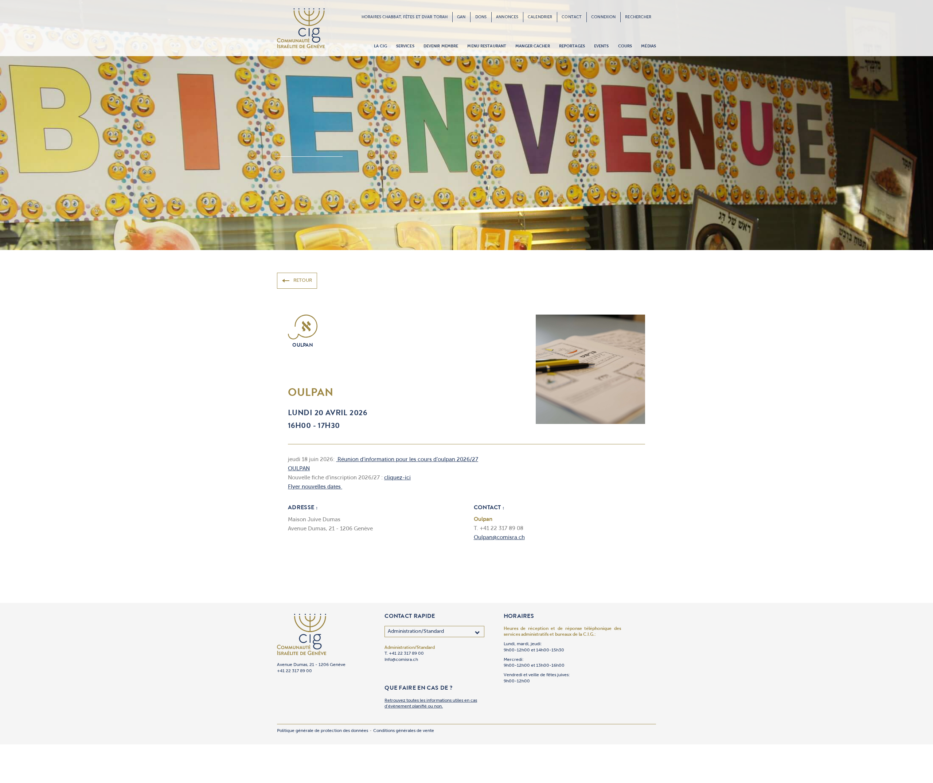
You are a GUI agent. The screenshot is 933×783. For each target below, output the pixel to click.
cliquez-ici (397, 478)
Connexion (603, 17)
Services (405, 46)
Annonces (507, 17)
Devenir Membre (440, 46)
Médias (648, 46)
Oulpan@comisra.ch (499, 538)
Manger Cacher (532, 46)
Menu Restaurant (486, 46)
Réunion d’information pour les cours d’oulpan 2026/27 (407, 460)
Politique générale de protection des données (322, 731)
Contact (572, 17)
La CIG (380, 46)
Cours (625, 46)
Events (601, 46)
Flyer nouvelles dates (315, 487)
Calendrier (540, 17)
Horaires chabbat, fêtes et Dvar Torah (405, 17)
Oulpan (302, 345)
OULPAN (299, 469)
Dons (481, 17)
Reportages (572, 46)
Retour (302, 280)
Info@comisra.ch (401, 660)
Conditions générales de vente (403, 731)
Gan (461, 17)
